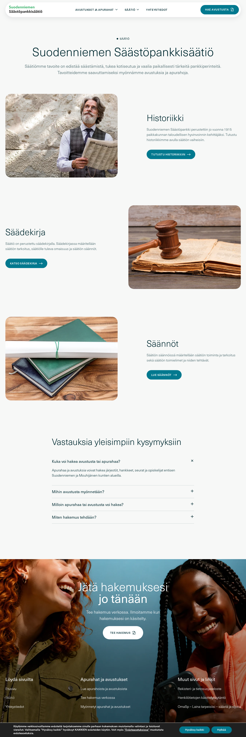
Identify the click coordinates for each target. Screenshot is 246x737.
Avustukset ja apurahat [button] (94, 10)
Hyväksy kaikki (194, 730)
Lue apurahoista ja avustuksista (104, 688)
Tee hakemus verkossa (98, 697)
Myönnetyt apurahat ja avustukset (105, 706)
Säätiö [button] (130, 10)
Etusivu (10, 688)
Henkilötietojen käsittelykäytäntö (202, 697)
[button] (123, 461)
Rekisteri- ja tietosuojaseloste (199, 688)
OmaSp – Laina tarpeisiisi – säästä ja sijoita (209, 706)
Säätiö (10, 697)
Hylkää (221, 730)
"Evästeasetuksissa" (136, 730)
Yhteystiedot (157, 10)
